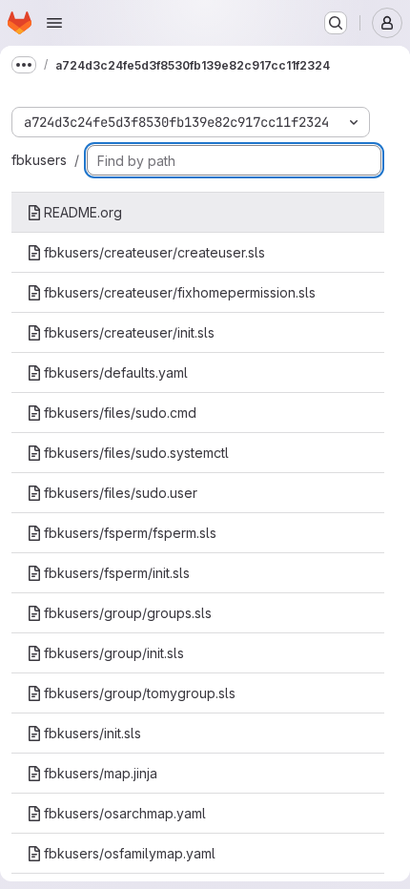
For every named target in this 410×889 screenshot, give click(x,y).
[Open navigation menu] (54, 23)
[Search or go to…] (335, 22)
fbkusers (39, 160)
